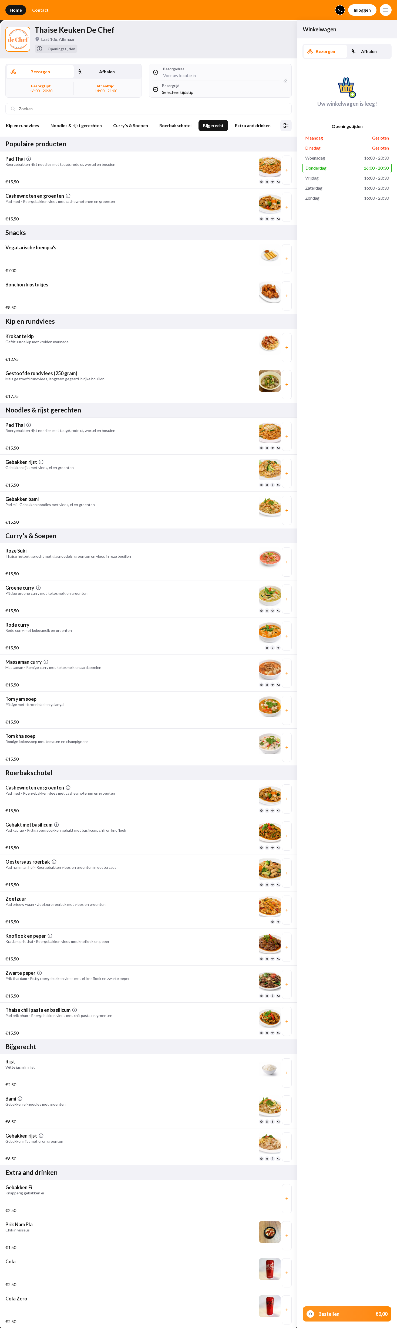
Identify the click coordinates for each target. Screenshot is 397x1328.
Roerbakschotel (175, 125)
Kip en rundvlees (22, 125)
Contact (40, 9)
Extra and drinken (253, 125)
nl (340, 10)
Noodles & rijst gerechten (76, 125)
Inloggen (362, 9)
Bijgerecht (213, 125)
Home (16, 9)
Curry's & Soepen (130, 125)
